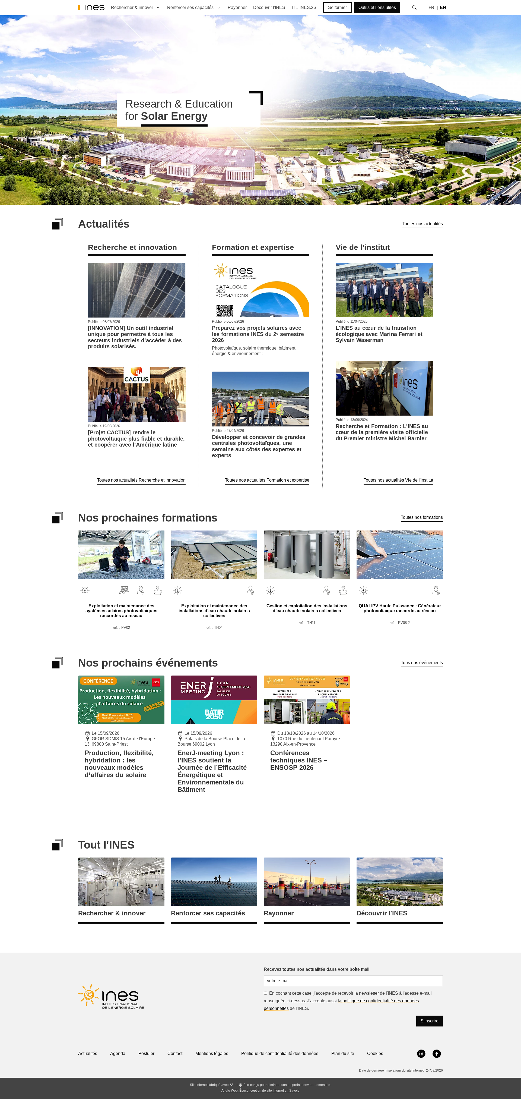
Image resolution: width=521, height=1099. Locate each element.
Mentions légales (211, 1053)
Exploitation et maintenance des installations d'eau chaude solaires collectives (214, 611)
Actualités (87, 1053)
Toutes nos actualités (422, 223)
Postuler (146, 1053)
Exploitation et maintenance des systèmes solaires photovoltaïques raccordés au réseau (121, 611)
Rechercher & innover (132, 7)
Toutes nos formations (422, 517)
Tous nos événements (422, 662)
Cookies (375, 1053)
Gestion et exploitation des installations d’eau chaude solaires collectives (306, 608)
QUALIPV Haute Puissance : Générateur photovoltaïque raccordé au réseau (400, 608)
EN (443, 7)
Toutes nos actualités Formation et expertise (267, 480)
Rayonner (237, 7)
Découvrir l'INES (269, 7)
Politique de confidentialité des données (279, 1053)
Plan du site (342, 1053)
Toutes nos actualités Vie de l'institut (398, 480)
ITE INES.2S (304, 7)
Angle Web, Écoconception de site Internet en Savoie (260, 1090)
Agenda (117, 1053)
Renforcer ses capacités (190, 7)
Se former (337, 7)
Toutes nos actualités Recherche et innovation (141, 480)
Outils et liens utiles (377, 7)
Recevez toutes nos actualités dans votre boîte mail (316, 969)
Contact (174, 1053)
